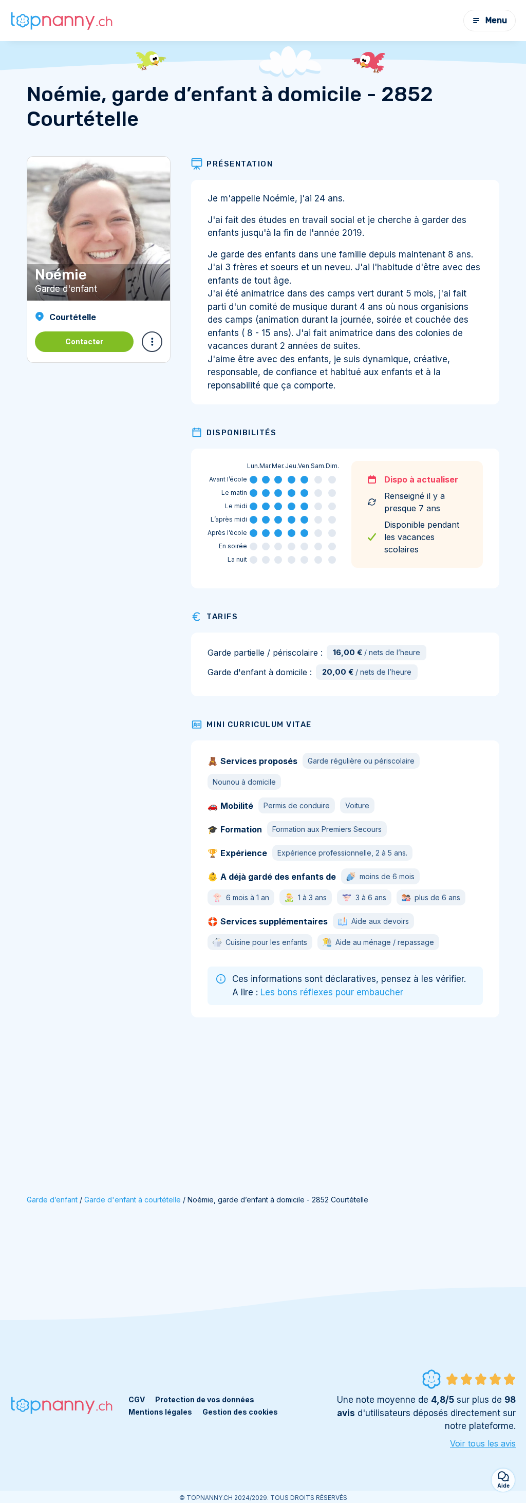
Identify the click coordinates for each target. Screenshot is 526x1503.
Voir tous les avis (483, 1443)
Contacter (84, 341)
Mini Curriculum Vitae (259, 724)
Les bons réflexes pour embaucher (331, 992)
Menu (496, 20)
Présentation (239, 164)
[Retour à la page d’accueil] (61, 20)
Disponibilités (241, 432)
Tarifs (222, 616)
